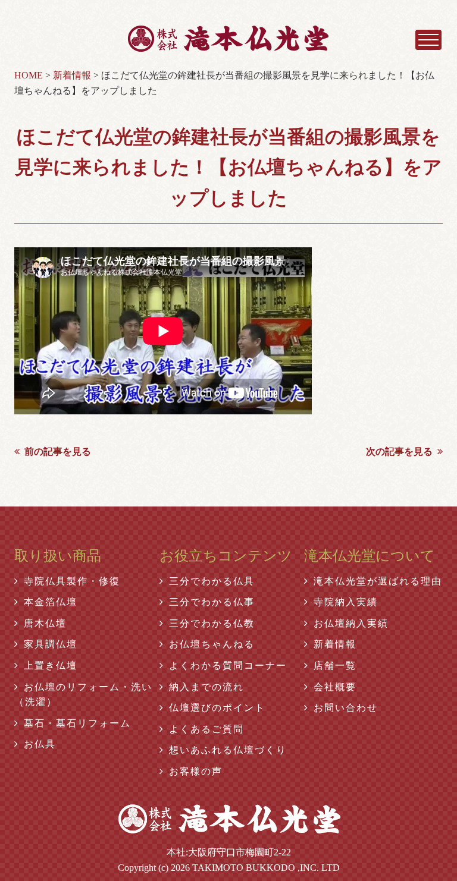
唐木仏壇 (45, 623)
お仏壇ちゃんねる (212, 644)
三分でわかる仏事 (212, 602)
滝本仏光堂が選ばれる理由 (378, 581)
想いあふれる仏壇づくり (228, 750)
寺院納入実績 (346, 602)
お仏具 (40, 744)
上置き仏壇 (50, 665)
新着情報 (335, 644)
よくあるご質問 (206, 729)
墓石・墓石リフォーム (77, 723)
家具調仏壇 (50, 644)
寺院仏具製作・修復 (72, 581)
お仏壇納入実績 (351, 623)
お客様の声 (196, 771)
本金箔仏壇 (50, 602)
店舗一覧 (335, 665)
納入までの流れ (206, 687)
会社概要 (335, 687)
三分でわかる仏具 (212, 581)
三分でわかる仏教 (212, 623)
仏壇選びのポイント (217, 708)
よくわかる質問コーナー (228, 665)
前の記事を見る (57, 451)
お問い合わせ (346, 708)
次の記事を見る (399, 451)
